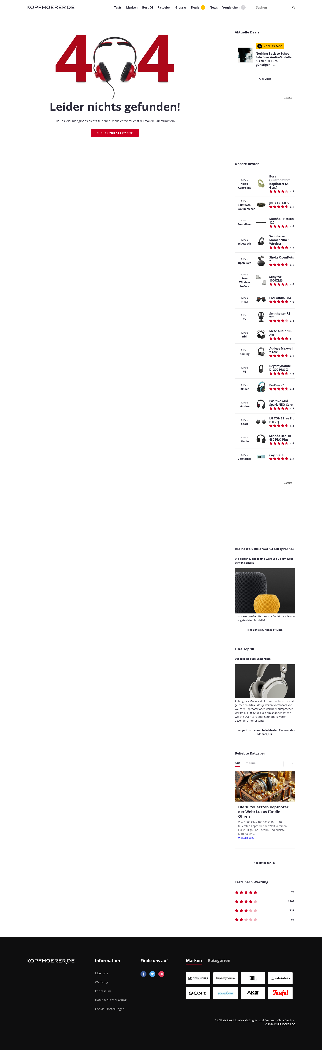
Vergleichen (233, 7)
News (214, 7)
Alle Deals (265, 78)
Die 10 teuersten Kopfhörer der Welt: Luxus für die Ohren (263, 812)
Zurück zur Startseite (115, 133)
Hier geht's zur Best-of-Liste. (265, 629)
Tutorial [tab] (251, 763)
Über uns (101, 973)
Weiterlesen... (246, 837)
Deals (197, 7)
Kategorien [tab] (219, 960)
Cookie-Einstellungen (109, 1009)
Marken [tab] (194, 960)
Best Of (147, 7)
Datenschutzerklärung (111, 1000)
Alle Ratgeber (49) (265, 863)
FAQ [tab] (237, 763)
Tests (118, 7)
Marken (132, 7)
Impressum (103, 991)
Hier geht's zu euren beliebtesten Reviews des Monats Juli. (265, 732)
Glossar (181, 7)
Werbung (101, 982)
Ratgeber (164, 7)
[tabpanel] (240, 985)
